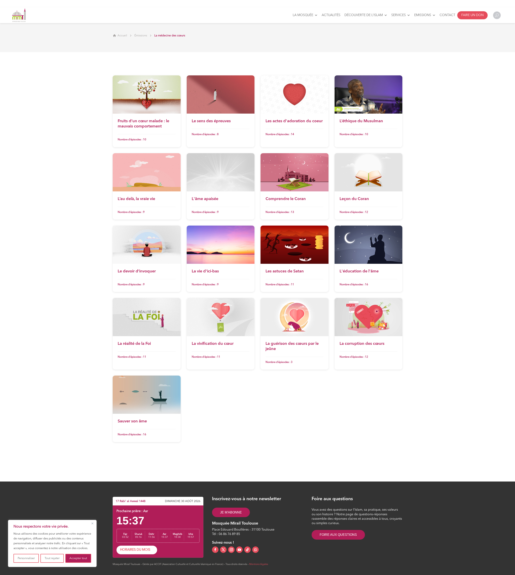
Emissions (422, 15)
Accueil (122, 35)
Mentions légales (258, 564)
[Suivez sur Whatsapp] (255, 549)
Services (398, 15)
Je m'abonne (231, 512)
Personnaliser (26, 558)
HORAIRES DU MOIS (135, 549)
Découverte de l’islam (363, 15)
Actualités (331, 15)
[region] (52, 543)
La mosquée (303, 15)
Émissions (140, 35)
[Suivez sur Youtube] (239, 549)
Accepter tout (78, 558)
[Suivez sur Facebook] (215, 549)
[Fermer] (92, 523)
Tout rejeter (52, 558)
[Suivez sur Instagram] (231, 549)
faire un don (472, 15)
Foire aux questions (338, 534)
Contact (447, 15)
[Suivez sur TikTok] (247, 549)
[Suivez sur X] (223, 549)
